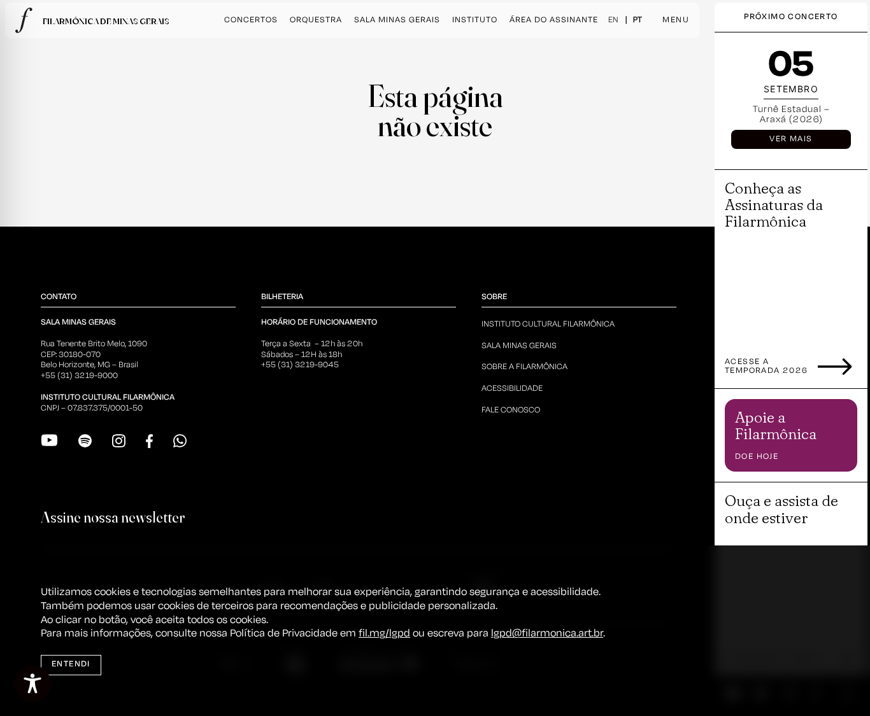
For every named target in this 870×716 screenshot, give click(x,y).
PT (637, 20)
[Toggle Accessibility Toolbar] (32, 683)
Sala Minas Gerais (397, 20)
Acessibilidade (512, 388)
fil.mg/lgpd (384, 634)
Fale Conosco (510, 410)
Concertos (251, 20)
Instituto (474, 20)
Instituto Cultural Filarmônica (548, 324)
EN (613, 20)
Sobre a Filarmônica (524, 367)
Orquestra (316, 20)
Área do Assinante (554, 20)
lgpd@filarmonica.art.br (547, 634)
